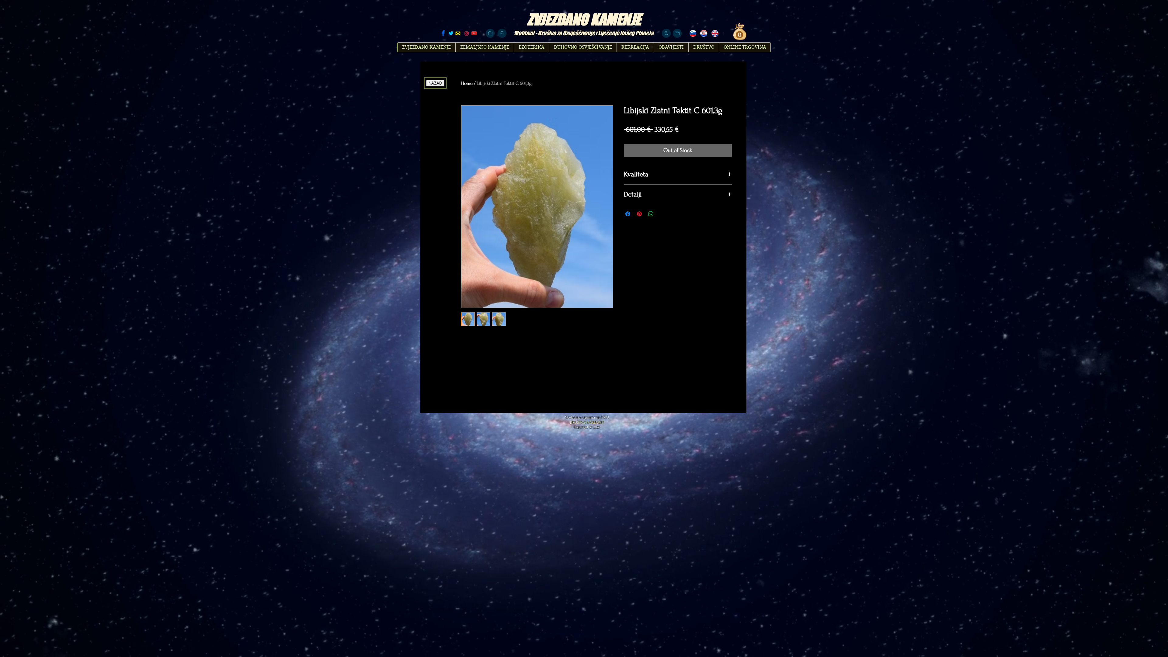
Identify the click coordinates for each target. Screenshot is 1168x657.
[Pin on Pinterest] (639, 213)
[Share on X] (662, 213)
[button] (738, 35)
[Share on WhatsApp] (651, 213)
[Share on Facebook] (627, 213)
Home (467, 83)
